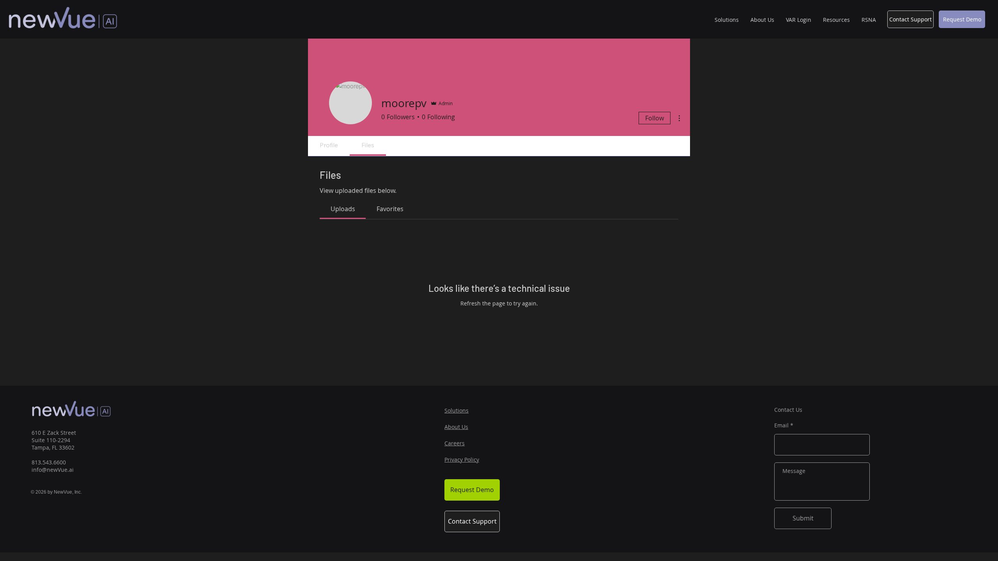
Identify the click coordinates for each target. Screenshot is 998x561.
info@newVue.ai (53, 469)
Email (781, 425)
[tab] (343, 209)
